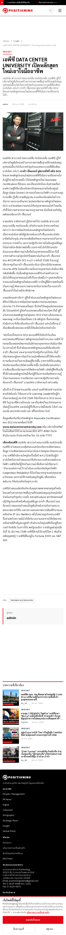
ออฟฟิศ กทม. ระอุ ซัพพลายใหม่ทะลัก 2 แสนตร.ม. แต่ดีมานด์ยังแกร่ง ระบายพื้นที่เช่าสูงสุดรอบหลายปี (41, 697)
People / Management (14, 794)
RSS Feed (8, 859)
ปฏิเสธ (49, 929)
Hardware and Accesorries (22, 600)
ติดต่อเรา (7, 843)
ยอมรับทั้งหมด (33, 920)
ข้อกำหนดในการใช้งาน (13, 853)
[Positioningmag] (18, 10)
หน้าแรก (6, 41)
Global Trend (9, 831)
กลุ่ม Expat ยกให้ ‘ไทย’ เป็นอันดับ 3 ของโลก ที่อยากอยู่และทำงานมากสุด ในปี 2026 (41, 733)
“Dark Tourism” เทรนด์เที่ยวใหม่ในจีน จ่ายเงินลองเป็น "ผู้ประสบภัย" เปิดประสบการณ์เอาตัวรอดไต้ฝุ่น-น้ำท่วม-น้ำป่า (41, 754)
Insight (16, 41)
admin (5, 104)
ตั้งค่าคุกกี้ (18, 929)
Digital (6, 805)
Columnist (8, 810)
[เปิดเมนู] (60, 10)
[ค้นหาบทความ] (51, 10)
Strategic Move (10, 821)
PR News (7, 799)
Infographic (8, 815)
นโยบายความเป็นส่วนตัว (14, 848)
